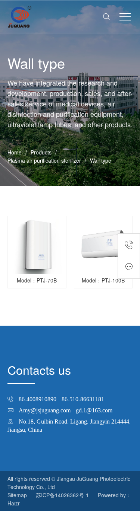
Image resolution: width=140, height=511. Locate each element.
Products (41, 152)
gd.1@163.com (94, 410)
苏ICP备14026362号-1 (62, 495)
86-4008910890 (37, 399)
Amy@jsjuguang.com (45, 410)
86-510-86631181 (83, 399)
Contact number (129, 244)
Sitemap (17, 495)
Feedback (129, 267)
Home (14, 152)
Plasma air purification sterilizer (44, 160)
